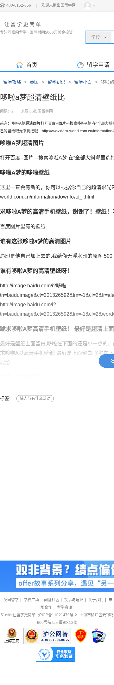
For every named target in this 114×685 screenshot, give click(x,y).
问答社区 (51, 600)
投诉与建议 (73, 600)
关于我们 (96, 600)
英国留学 (11, 600)
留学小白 (83, 81)
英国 (34, 81)
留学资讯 (64, 607)
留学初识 (56, 81)
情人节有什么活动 (35, 398)
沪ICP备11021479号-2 (57, 615)
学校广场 (31, 600)
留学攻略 (12, 81)
